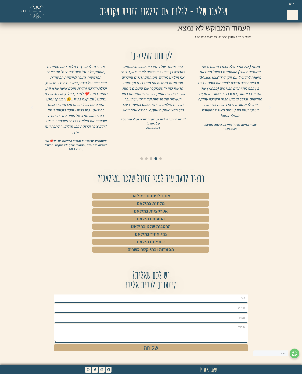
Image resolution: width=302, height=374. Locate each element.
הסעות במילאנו (151, 219)
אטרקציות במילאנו (151, 211)
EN (21, 11)
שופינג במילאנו (151, 242)
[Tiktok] (95, 370)
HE (25, 11)
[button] (270, 107)
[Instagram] (102, 370)
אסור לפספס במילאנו (150, 196)
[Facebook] (109, 370)
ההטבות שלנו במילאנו (151, 226)
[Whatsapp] (88, 370)
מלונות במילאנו (151, 203)
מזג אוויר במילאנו (151, 234)
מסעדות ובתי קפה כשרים (151, 249)
